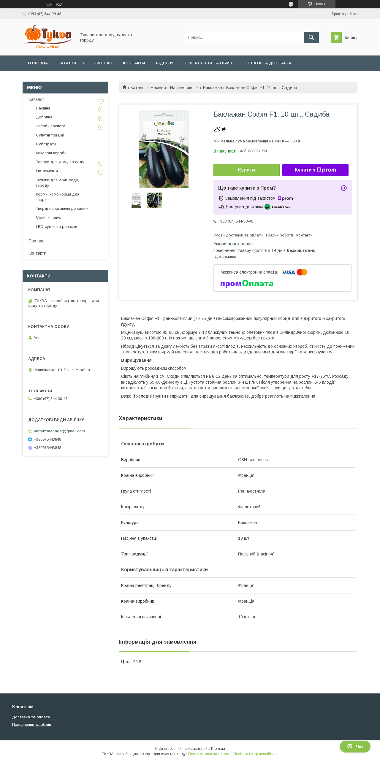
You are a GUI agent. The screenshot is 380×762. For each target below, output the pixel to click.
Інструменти (47, 171)
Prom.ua (218, 749)
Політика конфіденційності (255, 754)
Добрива (44, 117)
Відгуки (164, 63)
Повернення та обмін (208, 63)
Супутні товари (50, 135)
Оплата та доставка (268, 63)
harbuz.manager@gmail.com (59, 431)
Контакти (134, 63)
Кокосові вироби (51, 153)
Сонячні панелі (50, 217)
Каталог (67, 63)
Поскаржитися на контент (209, 754)
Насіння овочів (184, 87)
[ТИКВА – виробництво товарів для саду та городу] (48, 47)
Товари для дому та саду (60, 162)
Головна (38, 63)
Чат (359, 746)
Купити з (305, 169)
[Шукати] (311, 37)
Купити (246, 169)
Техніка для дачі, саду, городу (57, 183)
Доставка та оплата (31, 717)
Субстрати (46, 144)
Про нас (103, 63)
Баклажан (212, 87)
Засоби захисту (50, 126)
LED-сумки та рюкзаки (56, 226)
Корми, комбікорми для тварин (57, 197)
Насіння (158, 87)
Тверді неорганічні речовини (62, 208)
